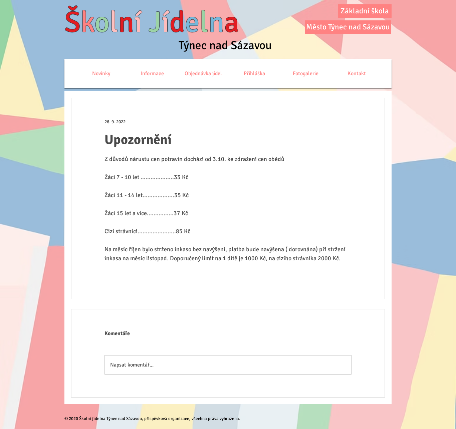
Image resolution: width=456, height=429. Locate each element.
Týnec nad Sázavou (225, 45)
